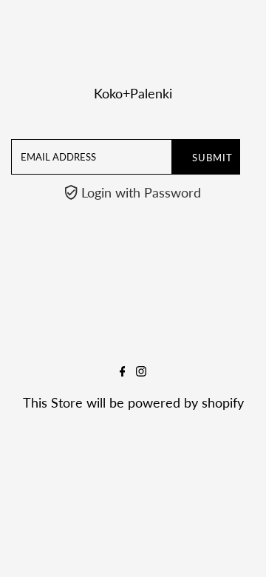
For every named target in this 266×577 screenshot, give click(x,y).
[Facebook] (123, 371)
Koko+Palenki (133, 93)
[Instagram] (141, 371)
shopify (223, 402)
